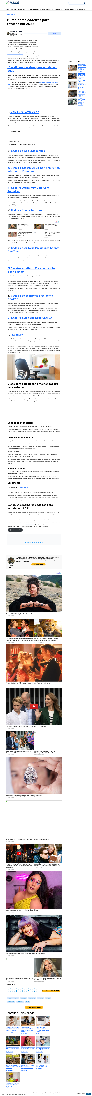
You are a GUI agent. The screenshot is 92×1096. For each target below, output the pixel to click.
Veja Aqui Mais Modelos (15, 530)
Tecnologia (20, 1001)
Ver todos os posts (38, 564)
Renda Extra (11, 1001)
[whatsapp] (10, 991)
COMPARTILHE (55, 33)
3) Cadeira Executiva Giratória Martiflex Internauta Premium (33, 169)
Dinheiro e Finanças (13, 998)
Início (8, 14)
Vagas (27, 1001)
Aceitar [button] (88, 1093)
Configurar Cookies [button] (81, 1093)
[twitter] (22, 991)
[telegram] (28, 991)
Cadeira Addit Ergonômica (28, 151)
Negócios (13, 14)
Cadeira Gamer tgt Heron (27, 210)
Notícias (48, 998)
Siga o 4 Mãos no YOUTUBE (49, 991)
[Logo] (17, 2)
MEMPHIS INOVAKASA (24, 112)
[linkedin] (34, 991)
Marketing (32, 998)
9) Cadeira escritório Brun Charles (29, 318)
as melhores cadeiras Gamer (15, 54)
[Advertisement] (77, 127)
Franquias (23, 998)
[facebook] (16, 991)
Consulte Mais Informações (34, 1007)
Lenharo (17, 335)
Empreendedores (23, 487)
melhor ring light (30, 524)
